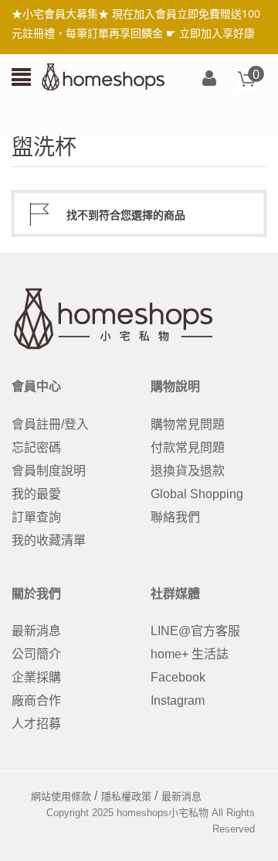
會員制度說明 (49, 470)
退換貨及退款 (188, 470)
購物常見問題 (188, 424)
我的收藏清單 (49, 540)
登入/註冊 (209, 79)
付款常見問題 (188, 447)
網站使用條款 (61, 796)
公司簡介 (36, 654)
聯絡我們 (175, 517)
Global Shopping (197, 494)
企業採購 (36, 677)
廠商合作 (36, 700)
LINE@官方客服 (195, 630)
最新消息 (36, 630)
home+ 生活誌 (190, 654)
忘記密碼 (36, 447)
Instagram (178, 700)
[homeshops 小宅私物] (103, 75)
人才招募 (36, 723)
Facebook (178, 677)
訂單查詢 (36, 517)
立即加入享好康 (217, 33)
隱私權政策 (126, 796)
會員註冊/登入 (50, 424)
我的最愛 (36, 494)
